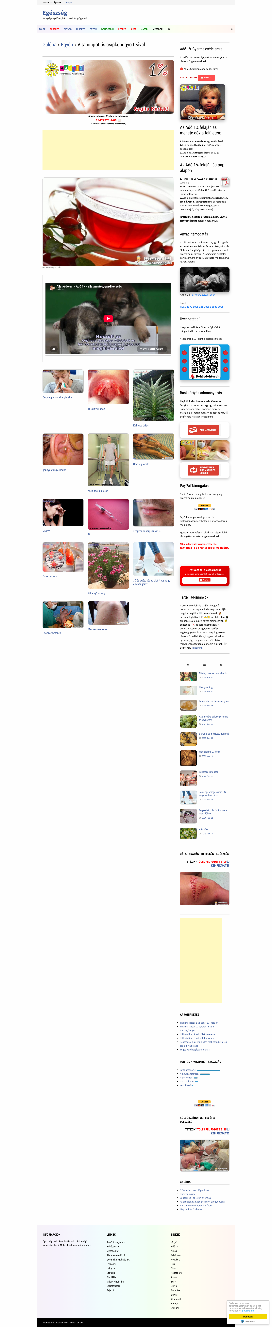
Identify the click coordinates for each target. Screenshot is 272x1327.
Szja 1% (110, 1290)
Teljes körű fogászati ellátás (195, 1049)
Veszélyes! (186, 1085)
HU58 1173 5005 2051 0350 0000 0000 (202, 306)
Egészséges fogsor (208, 771)
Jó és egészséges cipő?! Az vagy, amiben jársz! (212, 794)
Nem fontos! (187, 1077)
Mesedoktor (112, 1250)
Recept (122, 29)
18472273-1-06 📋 (108, 120)
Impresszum (48, 1322)
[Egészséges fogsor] (188, 772)
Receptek (175, 1290)
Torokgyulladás (96, 409)
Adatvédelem (62, 1322)
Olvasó (68, 29)
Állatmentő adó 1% (116, 1255)
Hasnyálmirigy (206, 687)
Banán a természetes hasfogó (214, 733)
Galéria (49, 45)
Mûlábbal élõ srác (98, 491)
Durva (174, 1285)
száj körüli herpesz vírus (147, 531)
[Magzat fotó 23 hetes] (188, 752)
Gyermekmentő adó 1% (118, 1259)
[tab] (188, 665)
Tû (89, 534)
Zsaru (174, 1277)
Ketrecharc (176, 1272)
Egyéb (67, 45)
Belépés (69, 2)
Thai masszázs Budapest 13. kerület (199, 1022)
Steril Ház (111, 1277)
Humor (174, 1303)
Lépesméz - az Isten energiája (214, 701)
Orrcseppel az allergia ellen (57, 397)
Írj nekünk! (197, 647)
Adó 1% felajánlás (116, 1242)
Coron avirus (49, 576)
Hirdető (80, 29)
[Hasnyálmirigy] (188, 687)
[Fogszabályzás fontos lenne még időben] (188, 810)
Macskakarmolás (97, 629)
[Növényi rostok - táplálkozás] (188, 673)
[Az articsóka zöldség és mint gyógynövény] (188, 717)
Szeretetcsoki (113, 1285)
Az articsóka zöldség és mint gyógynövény (202, 1201)
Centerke (111, 1272)
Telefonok (176, 1255)
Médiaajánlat (76, 1322)
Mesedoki (158, 29)
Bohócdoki (107, 29)
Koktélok (175, 1259)
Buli (173, 1263)
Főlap (42, 29)
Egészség (54, 12)
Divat (133, 29)
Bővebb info (248, 1310)
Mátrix (144, 29)
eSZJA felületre (200, 145)
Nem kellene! (187, 1081)
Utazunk (175, 1307)
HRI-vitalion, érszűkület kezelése (197, 1034)
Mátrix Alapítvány (115, 1281)
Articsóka (203, 829)
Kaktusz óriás (141, 425)
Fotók (93, 29)
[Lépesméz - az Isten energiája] (188, 701)
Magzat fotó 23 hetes (209, 751)
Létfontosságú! (188, 1069)
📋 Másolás (206, 77)
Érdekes (54, 29)
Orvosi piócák (141, 464)
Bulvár (174, 1294)
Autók (174, 1250)
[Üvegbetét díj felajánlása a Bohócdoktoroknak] (205, 362)
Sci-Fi (173, 1281)
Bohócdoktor (113, 1246)
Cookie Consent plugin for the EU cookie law (248, 1321)
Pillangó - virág (96, 593)
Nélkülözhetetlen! (190, 1073)
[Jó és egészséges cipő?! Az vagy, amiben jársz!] (188, 792)
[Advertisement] (108, 150)
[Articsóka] (188, 829)
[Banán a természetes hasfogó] (188, 734)
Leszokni (111, 1263)
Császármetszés (51, 633)
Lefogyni (111, 1268)
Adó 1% (174, 1246)
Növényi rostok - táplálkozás (213, 673)
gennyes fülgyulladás (54, 470)
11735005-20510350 (203, 295)
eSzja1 (174, 1242)
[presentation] (188, 665)
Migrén (46, 531)
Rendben (248, 1316)
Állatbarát (176, 1299)
